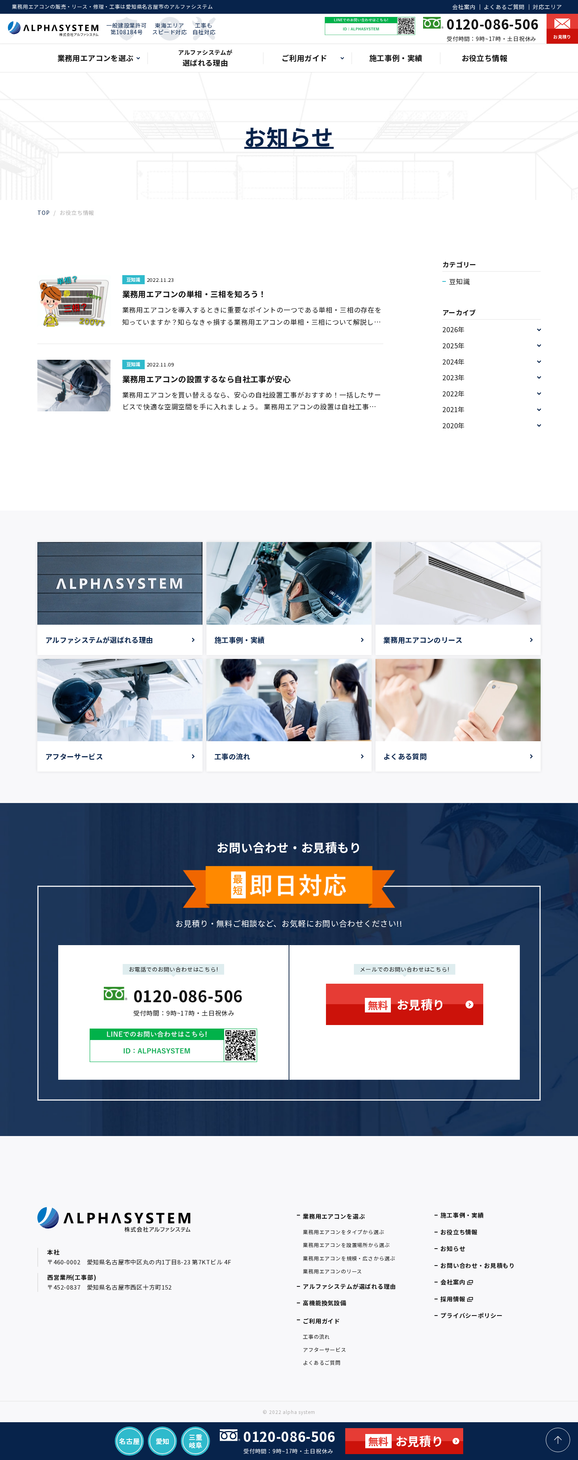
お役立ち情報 (484, 57)
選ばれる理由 (205, 58)
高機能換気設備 (324, 1303)
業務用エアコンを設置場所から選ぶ (346, 1245)
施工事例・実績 (396, 57)
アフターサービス (324, 1349)
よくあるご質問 (504, 7)
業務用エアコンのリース (332, 1271)
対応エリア (547, 7)
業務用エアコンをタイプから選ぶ (344, 1232)
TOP (43, 213)
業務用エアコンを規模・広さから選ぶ (349, 1258)
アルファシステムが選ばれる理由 (349, 1286)
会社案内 (463, 7)
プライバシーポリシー (471, 1315)
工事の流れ (316, 1336)
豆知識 (459, 281)
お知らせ (452, 1248)
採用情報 (452, 1299)
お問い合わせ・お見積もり (477, 1265)
